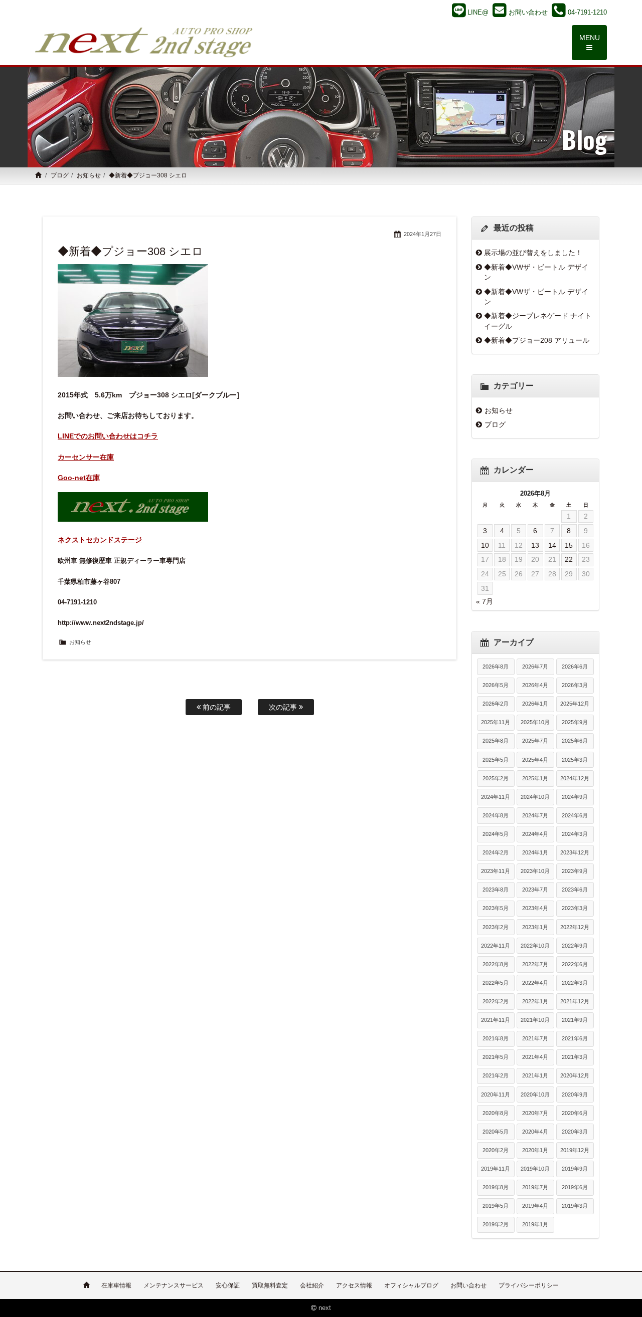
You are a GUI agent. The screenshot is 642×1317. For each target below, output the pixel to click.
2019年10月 (535, 1169)
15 (569, 545)
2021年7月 (535, 1038)
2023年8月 (496, 890)
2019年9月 (575, 1169)
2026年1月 (535, 704)
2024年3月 (575, 834)
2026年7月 (535, 667)
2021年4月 (535, 1057)
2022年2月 (496, 1001)
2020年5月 (496, 1132)
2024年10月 (535, 797)
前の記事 (216, 707)
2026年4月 (535, 685)
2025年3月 (575, 760)
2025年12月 (574, 704)
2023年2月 (496, 927)
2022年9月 (575, 946)
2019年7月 (535, 1187)
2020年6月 (575, 1113)
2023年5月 (496, 908)
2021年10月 (535, 1020)
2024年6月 (575, 815)
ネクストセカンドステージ (100, 540)
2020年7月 (535, 1113)
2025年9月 (575, 722)
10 (485, 545)
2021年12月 (574, 1001)
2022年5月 (496, 983)
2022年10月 (535, 946)
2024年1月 (535, 852)
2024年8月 (496, 815)
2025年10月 (535, 722)
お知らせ (89, 175)
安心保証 (228, 1285)
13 (535, 545)
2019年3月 (575, 1206)
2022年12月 (574, 927)
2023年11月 (495, 871)
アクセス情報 (354, 1285)
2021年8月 (496, 1038)
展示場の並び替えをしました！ (533, 253)
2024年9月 (575, 797)
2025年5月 (496, 760)
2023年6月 (575, 890)
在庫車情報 (116, 1285)
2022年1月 (535, 1001)
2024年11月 (495, 797)
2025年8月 (496, 741)
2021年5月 (496, 1057)
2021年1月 (535, 1075)
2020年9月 (575, 1094)
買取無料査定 (270, 1285)
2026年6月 (575, 667)
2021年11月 (495, 1020)
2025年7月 (535, 741)
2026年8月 (496, 667)
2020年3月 (575, 1132)
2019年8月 (496, 1187)
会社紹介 (312, 1285)
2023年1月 (535, 927)
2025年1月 (535, 778)
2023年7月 (535, 890)
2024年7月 (535, 815)
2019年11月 (495, 1169)
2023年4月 (535, 908)
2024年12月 (574, 778)
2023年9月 (575, 871)
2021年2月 (496, 1075)
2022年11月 (495, 946)
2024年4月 (535, 834)
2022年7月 (535, 964)
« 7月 (484, 601)
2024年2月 (496, 852)
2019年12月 (574, 1150)
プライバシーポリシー (529, 1285)
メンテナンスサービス (173, 1285)
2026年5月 (496, 685)
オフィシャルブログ (411, 1285)
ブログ (60, 175)
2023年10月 (535, 871)
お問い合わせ (468, 1285)
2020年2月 (496, 1150)
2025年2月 (496, 778)
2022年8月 (496, 964)
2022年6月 (575, 964)
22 (569, 559)
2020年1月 (535, 1150)
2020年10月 (535, 1094)
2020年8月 (496, 1113)
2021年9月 (575, 1020)
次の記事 (284, 707)
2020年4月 (535, 1132)
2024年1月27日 (422, 234)
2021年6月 (575, 1038)
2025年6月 (575, 741)
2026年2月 (496, 704)
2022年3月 (575, 983)
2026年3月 (575, 685)
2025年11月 (495, 722)
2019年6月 (575, 1187)
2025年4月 (535, 760)
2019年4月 (535, 1206)
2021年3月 (575, 1057)
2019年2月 (496, 1224)
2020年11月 (495, 1094)
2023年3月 (575, 908)
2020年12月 (574, 1075)
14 (552, 545)
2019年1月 (535, 1224)
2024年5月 (496, 834)
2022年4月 (535, 983)
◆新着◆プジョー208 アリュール (536, 340)
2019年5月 (496, 1206)
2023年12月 (574, 852)
